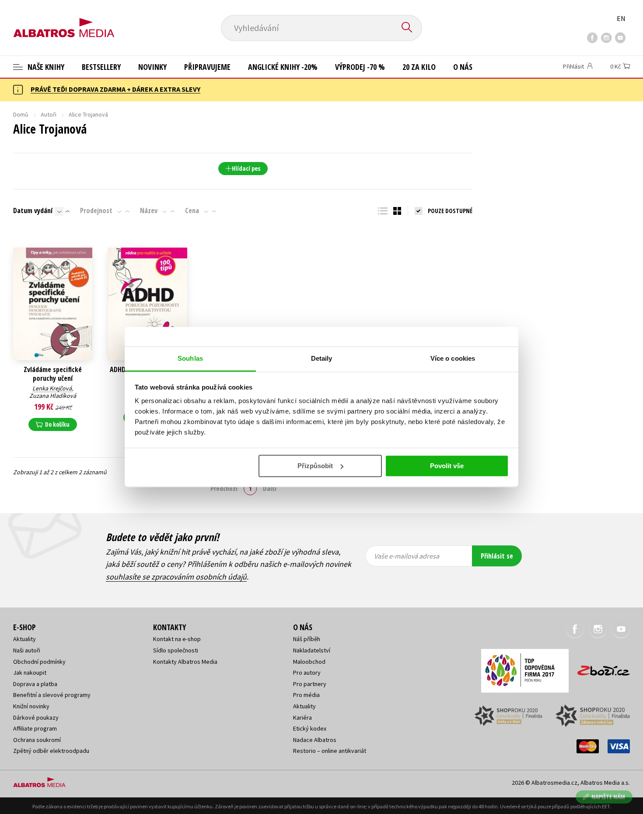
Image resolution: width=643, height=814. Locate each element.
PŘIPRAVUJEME (207, 67)
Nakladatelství (311, 650)
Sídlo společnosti (175, 650)
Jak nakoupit (29, 672)
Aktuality (24, 639)
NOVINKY (152, 67)
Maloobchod (309, 662)
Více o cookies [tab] (452, 358)
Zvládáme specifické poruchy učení (53, 374)
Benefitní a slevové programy (52, 695)
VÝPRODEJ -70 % (360, 67)
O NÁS (462, 67)
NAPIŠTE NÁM (608, 797)
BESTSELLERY (101, 67)
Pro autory (307, 672)
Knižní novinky (31, 706)
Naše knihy (45, 67)
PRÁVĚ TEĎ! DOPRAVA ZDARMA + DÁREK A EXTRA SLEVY (115, 89)
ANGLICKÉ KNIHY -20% (283, 67)
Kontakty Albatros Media (185, 662)
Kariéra (302, 717)
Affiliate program (35, 728)
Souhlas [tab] (190, 358)
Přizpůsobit (315, 465)
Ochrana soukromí (37, 740)
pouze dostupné (450, 211)
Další (269, 488)
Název (148, 210)
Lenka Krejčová (52, 388)
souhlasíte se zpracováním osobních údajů (176, 577)
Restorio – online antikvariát (329, 751)
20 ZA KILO (419, 67)
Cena (192, 210)
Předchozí (224, 488)
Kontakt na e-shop (177, 639)
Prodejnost (96, 210)
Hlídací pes (246, 168)
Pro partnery (309, 684)
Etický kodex (309, 728)
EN (621, 18)
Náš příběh (306, 639)
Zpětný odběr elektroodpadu (51, 751)
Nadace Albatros (314, 740)
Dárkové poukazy (36, 717)
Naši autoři (26, 650)
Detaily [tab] (321, 358)
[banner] (64, 20)
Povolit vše (447, 465)
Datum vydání (32, 210)
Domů (20, 114)
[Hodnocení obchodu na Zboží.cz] (599, 668)
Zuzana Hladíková (52, 396)
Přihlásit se (497, 556)
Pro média (306, 695)
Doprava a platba (35, 684)
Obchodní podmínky (39, 662)
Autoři (48, 114)
